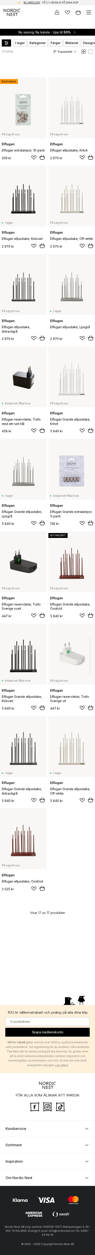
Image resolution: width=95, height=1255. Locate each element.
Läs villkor (61, 1065)
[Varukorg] (78, 12)
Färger (56, 43)
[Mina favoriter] (67, 12)
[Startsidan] (12, 12)
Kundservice (16, 1128)
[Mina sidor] (57, 12)
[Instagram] (47, 1106)
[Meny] (89, 12)
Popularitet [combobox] (65, 51)
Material (71, 43)
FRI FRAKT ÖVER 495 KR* (51, 3)
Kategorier (38, 43)
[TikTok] (60, 1106)
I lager (20, 43)
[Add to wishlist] (33, 157)
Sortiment (14, 1145)
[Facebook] (34, 1106)
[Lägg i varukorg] (42, 157)
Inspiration (14, 1161)
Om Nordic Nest (19, 1177)
